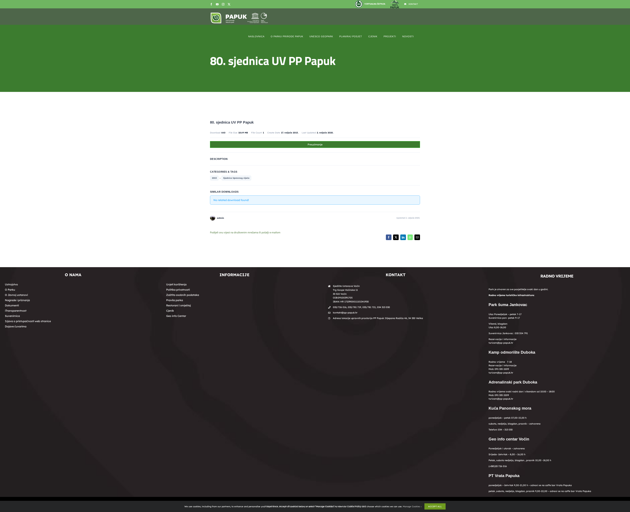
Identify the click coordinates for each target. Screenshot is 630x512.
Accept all (435, 506)
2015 (214, 178)
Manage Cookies (412, 506)
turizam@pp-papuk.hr (501, 342)
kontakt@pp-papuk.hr (345, 312)
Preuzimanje (315, 144)
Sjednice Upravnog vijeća (236, 178)
